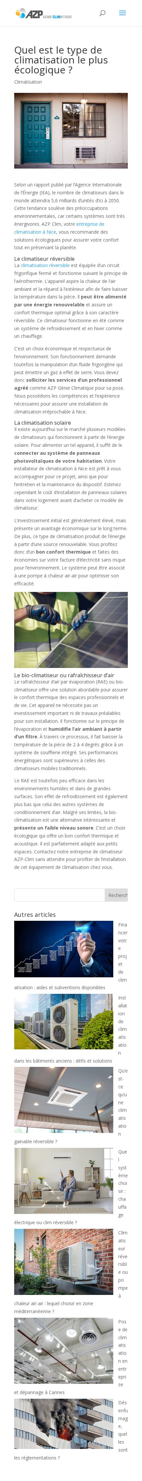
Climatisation (28, 82)
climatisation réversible (45, 265)
